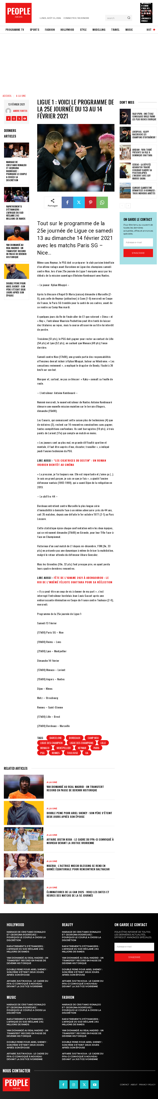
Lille (103, 743)
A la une (21, 95)
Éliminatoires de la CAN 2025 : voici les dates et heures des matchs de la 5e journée (78, 893)
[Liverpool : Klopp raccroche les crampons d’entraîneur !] (125, 134)
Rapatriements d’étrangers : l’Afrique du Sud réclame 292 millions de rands (15, 212)
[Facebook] (8, 118)
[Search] (128, 18)
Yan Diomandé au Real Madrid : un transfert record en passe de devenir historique (16, 250)
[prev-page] (122, 205)
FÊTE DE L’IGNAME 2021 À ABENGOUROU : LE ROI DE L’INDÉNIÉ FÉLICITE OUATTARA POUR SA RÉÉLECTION (74, 580)
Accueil (7, 95)
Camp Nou (93, 738)
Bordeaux (74, 738)
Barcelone (56, 738)
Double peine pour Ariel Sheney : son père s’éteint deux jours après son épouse (15, 289)
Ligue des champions (81, 743)
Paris (96, 748)
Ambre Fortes (20, 110)
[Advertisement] (79, 63)
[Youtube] (24, 118)
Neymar (82, 748)
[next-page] (128, 205)
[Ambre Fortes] (9, 111)
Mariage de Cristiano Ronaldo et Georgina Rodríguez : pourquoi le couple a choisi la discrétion (16, 171)
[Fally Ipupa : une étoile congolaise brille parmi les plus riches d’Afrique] (125, 116)
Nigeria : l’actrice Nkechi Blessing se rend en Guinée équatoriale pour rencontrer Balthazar (78, 867)
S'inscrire (138, 252)
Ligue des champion (51, 743)
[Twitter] (19, 118)
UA (86, 753)
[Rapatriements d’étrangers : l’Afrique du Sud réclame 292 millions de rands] (16, 194)
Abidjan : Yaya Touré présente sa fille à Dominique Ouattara (142, 152)
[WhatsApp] (102, 202)
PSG (42, 753)
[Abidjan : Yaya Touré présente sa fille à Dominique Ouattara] (125, 152)
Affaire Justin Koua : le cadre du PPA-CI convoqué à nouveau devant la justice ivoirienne (80, 841)
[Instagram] (14, 118)
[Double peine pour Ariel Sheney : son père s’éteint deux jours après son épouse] (16, 271)
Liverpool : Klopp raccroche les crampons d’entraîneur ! (144, 134)
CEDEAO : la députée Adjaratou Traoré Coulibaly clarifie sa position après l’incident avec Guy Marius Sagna (142, 171)
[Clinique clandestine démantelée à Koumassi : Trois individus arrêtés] (125, 190)
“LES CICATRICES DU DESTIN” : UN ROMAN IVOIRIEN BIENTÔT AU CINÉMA (71, 462)
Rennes (56, 753)
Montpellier (64, 748)
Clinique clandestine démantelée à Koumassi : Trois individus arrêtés (144, 190)
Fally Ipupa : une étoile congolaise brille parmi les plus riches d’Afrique (144, 116)
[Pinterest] (90, 202)
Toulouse (72, 753)
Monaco (44, 748)
